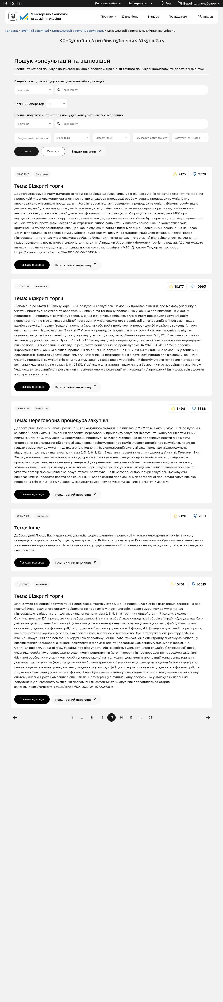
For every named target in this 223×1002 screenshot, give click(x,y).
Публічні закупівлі (35, 30)
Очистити (53, 151)
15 (131, 717)
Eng (168, 3)
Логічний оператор (29, 103)
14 (121, 717)
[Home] (38, 16)
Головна (11, 30)
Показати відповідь (32, 264)
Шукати (26, 151)
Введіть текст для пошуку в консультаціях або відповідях (59, 81)
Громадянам (178, 16)
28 (150, 717)
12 (101, 717)
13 (111, 717)
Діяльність (130, 16)
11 (92, 717)
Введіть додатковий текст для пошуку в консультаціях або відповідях (68, 115)
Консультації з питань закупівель (78, 30)
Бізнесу (154, 16)
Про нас (107, 16)
